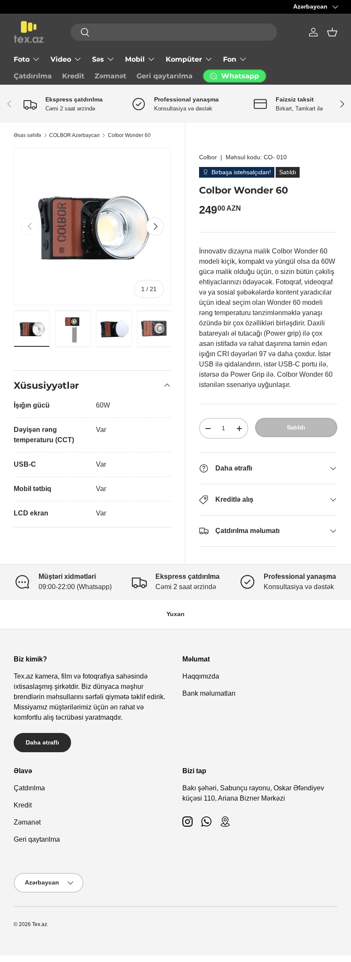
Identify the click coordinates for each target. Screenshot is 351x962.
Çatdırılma (33, 76)
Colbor (208, 157)
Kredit (73, 76)
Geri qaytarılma (165, 76)
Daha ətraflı (42, 742)
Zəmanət (110, 76)
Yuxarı (175, 614)
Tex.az (39, 924)
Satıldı (296, 427)
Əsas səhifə (27, 135)
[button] (332, 32)
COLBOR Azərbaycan (74, 135)
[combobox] (174, 32)
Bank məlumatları (208, 693)
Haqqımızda (200, 676)
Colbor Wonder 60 (129, 135)
